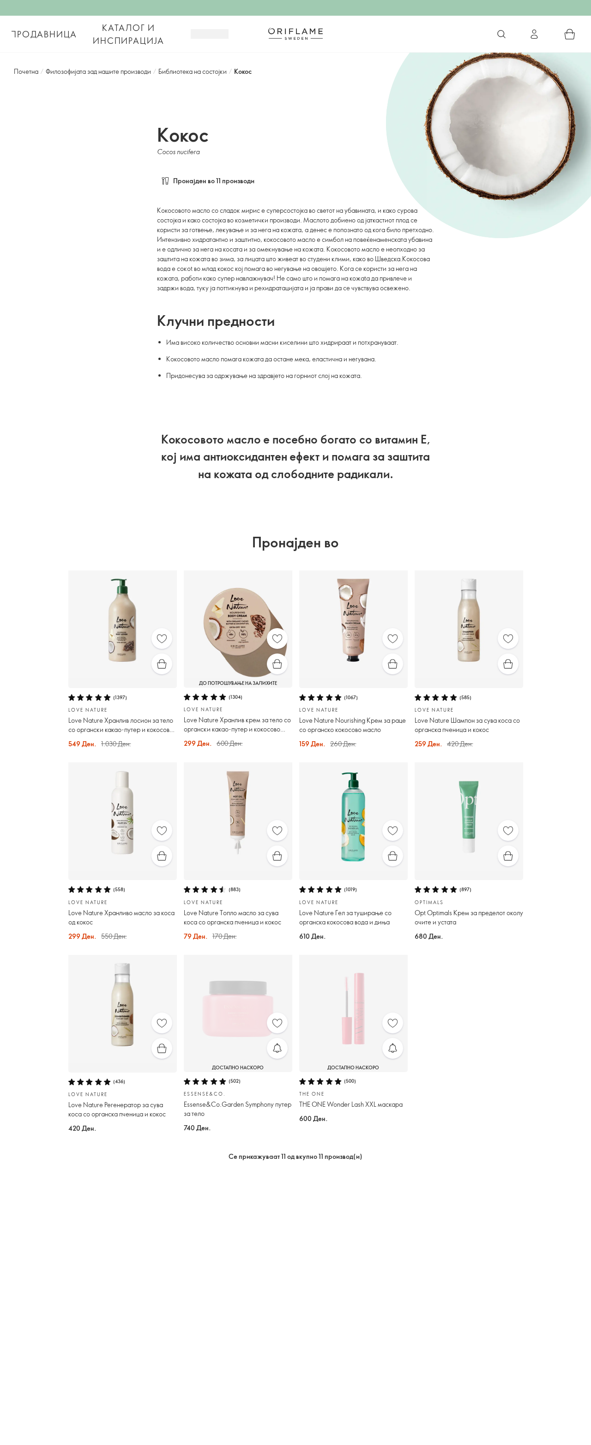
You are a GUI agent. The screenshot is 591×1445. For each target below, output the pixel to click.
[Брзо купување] (161, 664)
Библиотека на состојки (192, 71)
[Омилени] (161, 638)
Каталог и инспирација (128, 34)
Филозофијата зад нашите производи (98, 71)
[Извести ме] (277, 1048)
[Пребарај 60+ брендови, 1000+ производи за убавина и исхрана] (501, 34)
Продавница (44, 34)
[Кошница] (569, 34)
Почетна (26, 71)
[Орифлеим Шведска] (295, 33)
